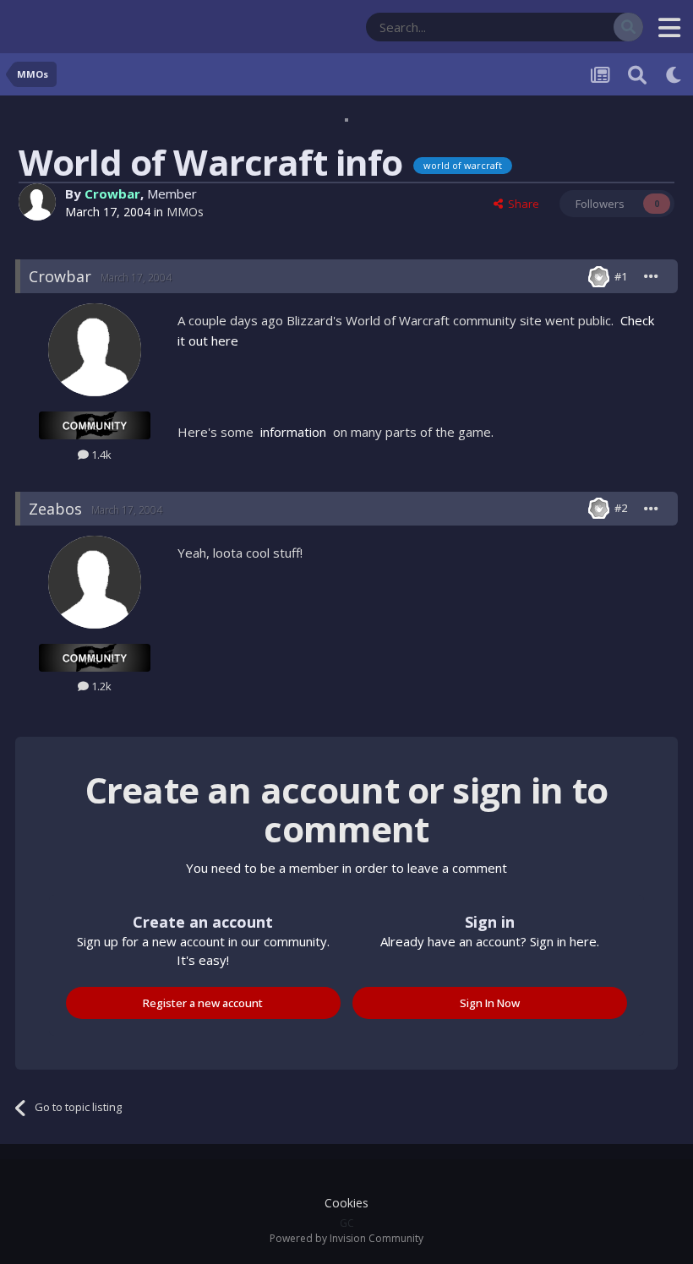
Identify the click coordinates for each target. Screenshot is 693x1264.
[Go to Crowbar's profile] (37, 202)
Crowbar (112, 193)
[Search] (628, 27)
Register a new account (203, 1003)
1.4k (100, 454)
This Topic (566, 26)
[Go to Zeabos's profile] (94, 582)
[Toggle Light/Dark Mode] (674, 74)
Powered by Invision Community (346, 1238)
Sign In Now (490, 1003)
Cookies (346, 1203)
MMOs (185, 212)
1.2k (100, 686)
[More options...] (651, 276)
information (293, 431)
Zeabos (55, 509)
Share (521, 203)
